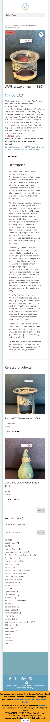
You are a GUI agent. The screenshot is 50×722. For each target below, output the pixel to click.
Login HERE (43, 705)
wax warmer (27, 25)
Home (7, 25)
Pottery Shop (16, 25)
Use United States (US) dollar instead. (31, 699)
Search (41, 532)
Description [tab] (12, 156)
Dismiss (25, 702)
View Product (13, 432)
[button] (41, 34)
